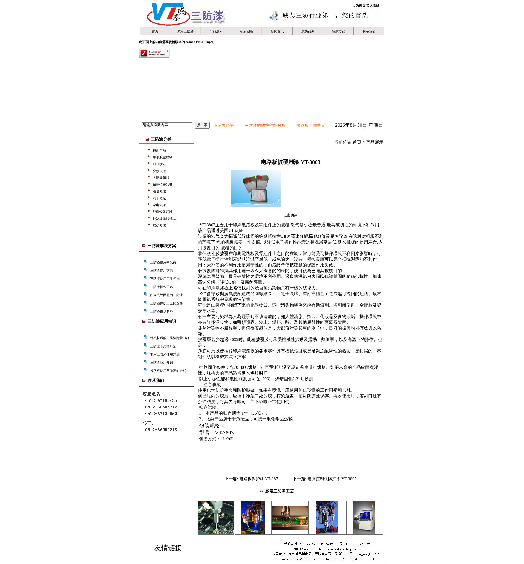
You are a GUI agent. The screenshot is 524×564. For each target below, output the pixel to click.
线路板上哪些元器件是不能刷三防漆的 (319, 125)
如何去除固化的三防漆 (166, 295)
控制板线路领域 (164, 219)
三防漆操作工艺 (161, 287)
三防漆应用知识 (161, 362)
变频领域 (159, 171)
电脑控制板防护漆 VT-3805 (332, 479)
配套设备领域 (162, 212)
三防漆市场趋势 (161, 311)
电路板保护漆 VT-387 (258, 479)
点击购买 (290, 215)
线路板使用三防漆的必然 (168, 371)
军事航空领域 (162, 157)
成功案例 (307, 31)
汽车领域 (159, 198)
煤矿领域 (159, 225)
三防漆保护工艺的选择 (166, 303)
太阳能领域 (161, 178)
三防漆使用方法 (161, 270)
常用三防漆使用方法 (165, 354)
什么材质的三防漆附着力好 (169, 338)
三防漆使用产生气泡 (165, 279)
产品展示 (216, 31)
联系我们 (369, 31)
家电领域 (159, 205)
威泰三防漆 (185, 31)
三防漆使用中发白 (163, 262)
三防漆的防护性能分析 (253, 125)
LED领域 (159, 164)
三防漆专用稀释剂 (163, 346)
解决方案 (338, 31)
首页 (155, 31)
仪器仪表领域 (162, 184)
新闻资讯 (277, 31)
